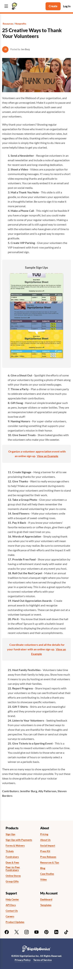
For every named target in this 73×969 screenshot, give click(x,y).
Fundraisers (12, 856)
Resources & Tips (49, 862)
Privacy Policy (22, 959)
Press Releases (48, 856)
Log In (67, 6)
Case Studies (47, 873)
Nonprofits (20, 23)
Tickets (10, 851)
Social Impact (47, 845)
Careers (10, 916)
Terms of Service (42, 959)
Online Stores (13, 875)
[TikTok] (66, 932)
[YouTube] (36, 932)
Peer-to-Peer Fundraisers (13, 869)
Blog (42, 868)
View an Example (47, 456)
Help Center (12, 899)
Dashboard (46, 899)
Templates (45, 905)
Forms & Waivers (15, 845)
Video (43, 879)
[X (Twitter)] (17, 932)
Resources (8, 23)
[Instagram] (26, 932)
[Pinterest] (46, 932)
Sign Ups (10, 834)
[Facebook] (7, 932)
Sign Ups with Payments (19, 839)
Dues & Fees (12, 862)
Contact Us (12, 910)
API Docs (11, 905)
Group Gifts (12, 881)
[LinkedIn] (56, 932)
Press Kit (45, 851)
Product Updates (15, 922)
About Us (45, 839)
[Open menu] (6, 6)
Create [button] (53, 6)
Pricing (44, 834)
